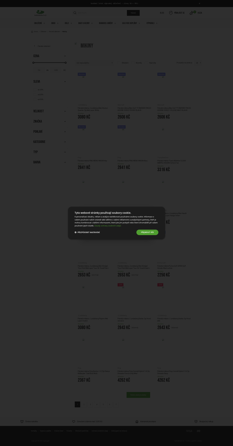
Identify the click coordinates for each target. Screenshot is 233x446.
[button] (87, 232)
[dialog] (116, 223)
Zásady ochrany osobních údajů (107, 225)
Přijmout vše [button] (147, 232)
